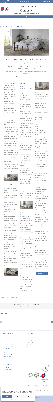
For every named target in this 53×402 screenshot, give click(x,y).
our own (6, 206)
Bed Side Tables (7, 369)
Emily (24, 147)
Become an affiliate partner (10, 346)
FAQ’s (5, 350)
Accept (6, 396)
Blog (14, 297)
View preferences (28, 396)
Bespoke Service (8, 354)
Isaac (21, 90)
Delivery (6, 352)
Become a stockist (8, 344)
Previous (46, 21)
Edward (25, 275)
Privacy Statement (20, 399)
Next (51, 21)
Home (5, 337)
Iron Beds (30, 337)
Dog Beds (30, 344)
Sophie (25, 214)
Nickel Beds (31, 340)
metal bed (8, 154)
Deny (18, 396)
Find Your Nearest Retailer (10, 340)
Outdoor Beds (31, 342)
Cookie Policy (13, 399)
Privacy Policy (29, 392)
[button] (32, 388)
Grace (44, 128)
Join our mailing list (8, 342)
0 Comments (18, 297)
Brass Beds (30, 339)
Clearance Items (32, 346)
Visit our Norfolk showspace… (26, 1)
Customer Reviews (8, 339)
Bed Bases (6, 367)
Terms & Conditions (8, 356)
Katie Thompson (4, 297)
